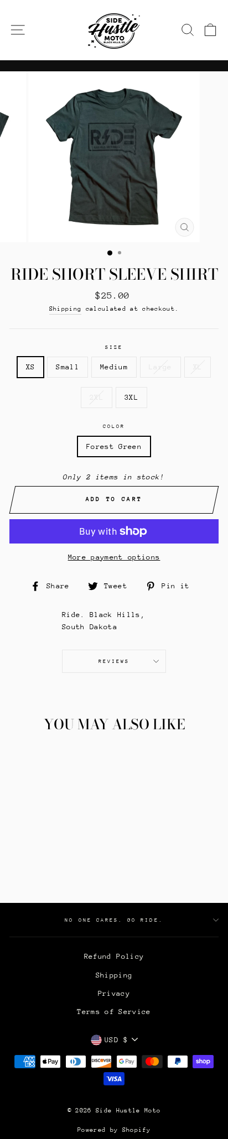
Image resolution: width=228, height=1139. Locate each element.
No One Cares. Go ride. (114, 920)
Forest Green (114, 446)
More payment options (114, 557)
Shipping (65, 308)
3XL (131, 397)
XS (30, 367)
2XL (96, 397)
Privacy (114, 993)
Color (114, 426)
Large (160, 367)
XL (198, 367)
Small (67, 367)
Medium (114, 367)
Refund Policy (114, 956)
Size (114, 347)
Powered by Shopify (114, 1129)
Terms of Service (114, 1011)
